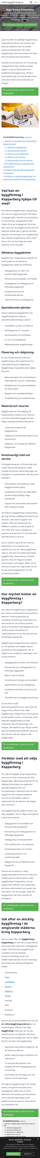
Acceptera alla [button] (13, 1154)
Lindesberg (10, 981)
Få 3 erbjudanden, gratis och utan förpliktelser (20, 25)
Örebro (8, 986)
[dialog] (20, 1147)
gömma (28, 137)
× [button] (38, 1139)
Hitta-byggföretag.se (12, 2)
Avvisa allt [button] (27, 1154)
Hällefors (9, 991)
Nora (7, 977)
